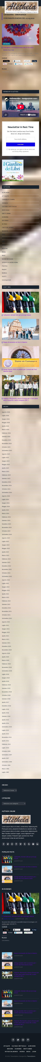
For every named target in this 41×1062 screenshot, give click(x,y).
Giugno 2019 (6, 678)
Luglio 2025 (5, 457)
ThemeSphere (31, 1056)
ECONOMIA (5, 217)
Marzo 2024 (5, 513)
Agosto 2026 (6, 412)
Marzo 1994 (5, 769)
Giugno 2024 (6, 503)
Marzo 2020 (5, 660)
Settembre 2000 (7, 762)
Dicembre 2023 (6, 524)
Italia (3, 234)
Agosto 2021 (6, 622)
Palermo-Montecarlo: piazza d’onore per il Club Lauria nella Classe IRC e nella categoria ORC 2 (20, 399)
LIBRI (3, 241)
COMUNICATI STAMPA (8, 199)
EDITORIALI (5, 220)
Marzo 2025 (5, 471)
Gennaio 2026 (6, 436)
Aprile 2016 (5, 713)
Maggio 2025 (6, 464)
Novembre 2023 (7, 527)
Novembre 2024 (7, 485)
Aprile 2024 (5, 510)
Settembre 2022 (7, 576)
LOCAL (4, 245)
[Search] (38, 7)
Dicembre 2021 (6, 608)
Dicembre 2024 (6, 482)
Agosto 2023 (6, 538)
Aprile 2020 (5, 657)
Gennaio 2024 (6, 520)
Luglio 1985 (5, 772)
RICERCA (4, 273)
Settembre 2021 (7, 618)
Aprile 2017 (5, 702)
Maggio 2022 (6, 590)
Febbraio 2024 (6, 517)
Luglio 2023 (5, 541)
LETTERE (4, 238)
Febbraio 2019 (6, 685)
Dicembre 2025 (6, 440)
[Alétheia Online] (21, 7)
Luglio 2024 (5, 499)
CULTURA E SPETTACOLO (9, 206)
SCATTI (4, 276)
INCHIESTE (5, 231)
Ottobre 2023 (6, 531)
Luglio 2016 (5, 709)
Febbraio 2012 (6, 744)
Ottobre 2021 (6, 615)
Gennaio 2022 (6, 604)
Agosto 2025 (6, 454)
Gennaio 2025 (6, 478)
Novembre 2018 (7, 692)
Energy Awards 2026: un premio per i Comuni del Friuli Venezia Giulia (20, 370)
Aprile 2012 (5, 741)
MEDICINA (5, 248)
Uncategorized (6, 280)
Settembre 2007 (7, 755)
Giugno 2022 (6, 587)
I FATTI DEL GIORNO (8, 227)
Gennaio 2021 (6, 643)
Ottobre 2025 (6, 447)
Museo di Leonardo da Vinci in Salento (15, 342)
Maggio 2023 (6, 548)
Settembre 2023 (7, 534)
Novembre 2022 (7, 569)
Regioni (4, 269)
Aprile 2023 (5, 552)
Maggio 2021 (6, 632)
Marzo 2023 (5, 555)
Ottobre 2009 (6, 751)
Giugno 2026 (6, 419)
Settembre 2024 (7, 492)
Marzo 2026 (5, 429)
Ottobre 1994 (6, 765)
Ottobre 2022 (6, 573)
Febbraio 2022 (6, 601)
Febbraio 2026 (6, 433)
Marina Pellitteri (8, 50)
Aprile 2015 (5, 720)
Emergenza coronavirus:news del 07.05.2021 (18, 47)
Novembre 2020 (7, 650)
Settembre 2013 (7, 727)
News (3, 255)
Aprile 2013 (5, 734)
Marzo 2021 (5, 639)
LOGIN (34, 1051)
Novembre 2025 (7, 443)
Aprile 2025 (5, 468)
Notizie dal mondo (7, 259)
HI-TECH (4, 224)
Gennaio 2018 (6, 699)
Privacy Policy (18, 151)
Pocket (10, 64)
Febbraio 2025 (6, 475)
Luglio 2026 (5, 415)
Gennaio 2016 (6, 716)
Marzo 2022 (5, 597)
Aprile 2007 (5, 758)
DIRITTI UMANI (6, 213)
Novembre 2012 (7, 737)
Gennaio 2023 (6, 562)
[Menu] (3, 7)
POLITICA (4, 266)
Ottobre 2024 (6, 489)
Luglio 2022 (5, 583)
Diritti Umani (5, 210)
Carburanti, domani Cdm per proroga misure (17, 315)
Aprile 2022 (5, 594)
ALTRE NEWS (5, 192)
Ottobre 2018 (6, 695)
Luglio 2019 (5, 674)
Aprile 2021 (5, 636)
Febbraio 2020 (6, 664)
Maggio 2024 (6, 506)
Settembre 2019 (7, 671)
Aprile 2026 (5, 426)
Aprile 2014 (5, 723)
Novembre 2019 (7, 667)
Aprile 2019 (5, 681)
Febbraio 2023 (6, 559)
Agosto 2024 (6, 496)
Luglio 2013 (5, 730)
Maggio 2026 (6, 422)
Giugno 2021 (6, 629)
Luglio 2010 (5, 748)
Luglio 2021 (5, 625)
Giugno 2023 (6, 545)
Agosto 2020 (6, 653)
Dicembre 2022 (6, 566)
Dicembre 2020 (6, 646)
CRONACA (5, 203)
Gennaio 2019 (6, 688)
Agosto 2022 (6, 580)
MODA (4, 252)
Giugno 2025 (6, 461)
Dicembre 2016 (6, 706)
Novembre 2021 (7, 611)
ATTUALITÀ (6, 43)
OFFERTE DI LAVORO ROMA (10, 262)
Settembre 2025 (7, 450)
